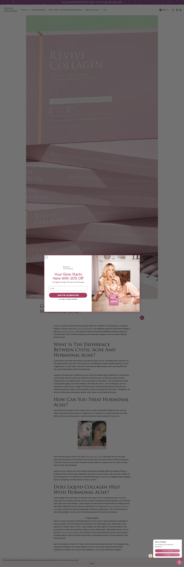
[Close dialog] (46, 257)
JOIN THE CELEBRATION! (68, 295)
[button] (179, 562)
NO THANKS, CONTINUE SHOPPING (68, 299)
